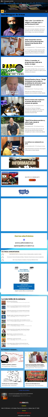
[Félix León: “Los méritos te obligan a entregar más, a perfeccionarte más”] (12, 26)
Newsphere (20, 415)
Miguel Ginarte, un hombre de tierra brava (15, 334)
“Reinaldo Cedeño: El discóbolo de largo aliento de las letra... (18, 315)
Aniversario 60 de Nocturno (12, 301)
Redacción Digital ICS (14, 311)
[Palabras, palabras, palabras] (12, 357)
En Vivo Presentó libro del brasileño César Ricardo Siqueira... (18, 329)
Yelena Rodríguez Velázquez (15, 325)
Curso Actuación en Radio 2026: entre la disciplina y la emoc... (19, 320)
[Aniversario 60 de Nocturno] (36, 376)
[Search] (46, 11)
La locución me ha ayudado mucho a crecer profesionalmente (20, 393)
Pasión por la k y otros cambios (10, 383)
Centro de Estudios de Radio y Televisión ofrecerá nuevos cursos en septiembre (28, 257)
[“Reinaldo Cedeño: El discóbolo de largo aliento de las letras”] (4, 317)
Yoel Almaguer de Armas (40, 26)
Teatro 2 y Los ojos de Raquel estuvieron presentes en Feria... (18, 305)
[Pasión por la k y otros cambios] (12, 376)
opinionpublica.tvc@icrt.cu (24, 246)
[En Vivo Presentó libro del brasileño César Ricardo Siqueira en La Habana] (4, 331)
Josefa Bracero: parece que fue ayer (14, 338)
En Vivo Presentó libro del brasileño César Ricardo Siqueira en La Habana (35, 365)
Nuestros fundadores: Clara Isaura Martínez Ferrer (28, 259)
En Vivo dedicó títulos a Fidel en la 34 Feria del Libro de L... (18, 343)
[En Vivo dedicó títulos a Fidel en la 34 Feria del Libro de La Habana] (4, 345)
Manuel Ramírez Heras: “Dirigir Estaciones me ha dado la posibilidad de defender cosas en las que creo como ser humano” (35, 83)
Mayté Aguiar (14, 366)
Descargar (32, 180)
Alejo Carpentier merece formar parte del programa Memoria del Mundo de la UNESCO (34, 42)
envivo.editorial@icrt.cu (24, 243)
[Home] (2, 11)
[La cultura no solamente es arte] (12, 146)
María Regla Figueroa (14, 307)
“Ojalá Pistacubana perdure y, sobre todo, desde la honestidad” (35, 122)
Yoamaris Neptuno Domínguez (16, 321)
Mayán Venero (13, 335)
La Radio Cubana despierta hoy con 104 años (15, 324)
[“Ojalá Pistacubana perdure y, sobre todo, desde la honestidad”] (12, 126)
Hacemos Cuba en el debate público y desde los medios (30, 254)
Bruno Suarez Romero (14, 302)
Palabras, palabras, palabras (9, 364)
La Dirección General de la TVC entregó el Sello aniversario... (18, 310)
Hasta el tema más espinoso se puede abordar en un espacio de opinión (34, 101)
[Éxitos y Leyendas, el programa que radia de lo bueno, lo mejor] (12, 66)
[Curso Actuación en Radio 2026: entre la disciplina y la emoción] (4, 321)
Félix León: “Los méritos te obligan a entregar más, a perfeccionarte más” (34, 22)
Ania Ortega (13, 316)
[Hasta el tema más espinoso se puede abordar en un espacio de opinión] (12, 106)
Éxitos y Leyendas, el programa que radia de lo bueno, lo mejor (33, 62)
